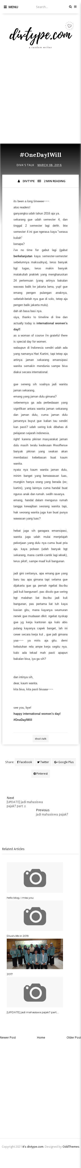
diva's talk (25, 165)
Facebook (25, 762)
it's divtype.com (32, 1146)
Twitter (44, 762)
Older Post (74, 1037)
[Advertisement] (40, 102)
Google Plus (66, 762)
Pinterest (42, 774)
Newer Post (8, 1037)
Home (41, 1037)
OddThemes (71, 1146)
